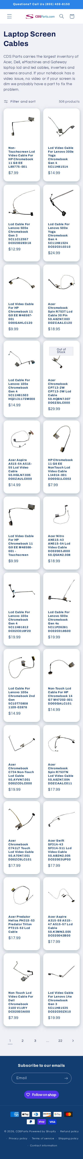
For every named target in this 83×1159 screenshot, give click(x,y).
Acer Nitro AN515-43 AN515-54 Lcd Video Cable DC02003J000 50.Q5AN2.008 (59, 545)
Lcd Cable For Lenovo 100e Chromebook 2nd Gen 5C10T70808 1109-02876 (21, 698)
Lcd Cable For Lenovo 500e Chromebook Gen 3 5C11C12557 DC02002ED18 (19, 234)
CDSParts (22, 1131)
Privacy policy (18, 1138)
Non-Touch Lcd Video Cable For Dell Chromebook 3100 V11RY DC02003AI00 (20, 1002)
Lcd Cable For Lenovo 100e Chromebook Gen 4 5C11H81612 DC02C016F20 (19, 621)
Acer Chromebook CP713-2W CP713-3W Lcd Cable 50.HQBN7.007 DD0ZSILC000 (59, 391)
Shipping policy (68, 1138)
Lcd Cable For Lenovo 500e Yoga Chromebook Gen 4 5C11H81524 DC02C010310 (59, 235)
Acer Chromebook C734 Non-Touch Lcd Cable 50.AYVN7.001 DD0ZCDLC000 (21, 774)
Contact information (43, 1145)
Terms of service (43, 1138)
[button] (9, 16)
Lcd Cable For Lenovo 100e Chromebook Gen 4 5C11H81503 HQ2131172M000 (21, 389)
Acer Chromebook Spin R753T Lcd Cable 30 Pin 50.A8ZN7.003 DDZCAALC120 (60, 313)
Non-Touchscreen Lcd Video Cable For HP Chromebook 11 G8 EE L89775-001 (21, 157)
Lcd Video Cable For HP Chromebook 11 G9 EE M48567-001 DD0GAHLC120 (21, 313)
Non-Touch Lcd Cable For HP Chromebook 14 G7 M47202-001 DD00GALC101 (60, 696)
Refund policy (69, 1131)
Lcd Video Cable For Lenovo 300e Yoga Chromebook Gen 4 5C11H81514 (61, 157)
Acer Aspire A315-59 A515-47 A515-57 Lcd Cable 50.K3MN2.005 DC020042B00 (60, 926)
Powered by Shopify (42, 1131)
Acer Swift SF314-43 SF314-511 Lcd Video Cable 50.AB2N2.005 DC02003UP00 (60, 850)
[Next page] (73, 1041)
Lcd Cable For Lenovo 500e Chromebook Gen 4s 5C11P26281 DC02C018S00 (59, 621)
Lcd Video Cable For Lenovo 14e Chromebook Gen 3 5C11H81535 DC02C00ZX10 (60, 1002)
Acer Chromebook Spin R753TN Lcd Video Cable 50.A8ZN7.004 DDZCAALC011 (60, 774)
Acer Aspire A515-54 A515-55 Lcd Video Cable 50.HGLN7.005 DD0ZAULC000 (20, 469)
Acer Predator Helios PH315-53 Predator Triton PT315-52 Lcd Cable (21, 924)
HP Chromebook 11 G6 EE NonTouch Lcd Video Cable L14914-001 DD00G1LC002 (60, 469)
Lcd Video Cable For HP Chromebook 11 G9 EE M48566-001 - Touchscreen (21, 545)
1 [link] (10, 1040)
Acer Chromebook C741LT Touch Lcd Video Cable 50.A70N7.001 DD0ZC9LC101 (21, 850)
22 (60, 1040)
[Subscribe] (66, 1078)
